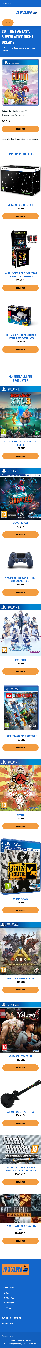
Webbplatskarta (30, 1343)
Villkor (28, 1340)
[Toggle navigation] (5, 13)
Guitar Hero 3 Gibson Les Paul (20, 1111)
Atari (8, 1293)
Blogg (8, 1307)
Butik (7, 22)
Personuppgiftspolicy (13, 1343)
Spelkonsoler (18, 111)
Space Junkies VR (20, 523)
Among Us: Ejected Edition (20, 204)
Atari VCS (10, 1298)
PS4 (26, 111)
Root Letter (20, 659)
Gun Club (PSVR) (20, 898)
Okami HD (20, 814)
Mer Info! (20, 129)
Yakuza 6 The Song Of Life (20, 1056)
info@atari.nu (7, 3)
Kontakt (20, 1340)
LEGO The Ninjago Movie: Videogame (20, 736)
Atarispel (10, 1302)
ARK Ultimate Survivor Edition (21, 978)
